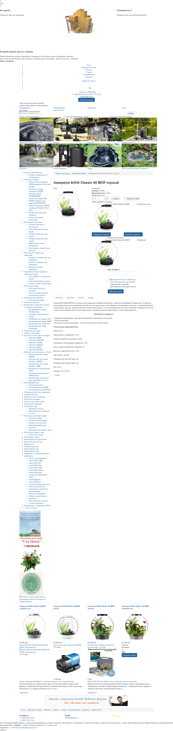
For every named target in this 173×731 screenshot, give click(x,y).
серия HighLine (34, 479)
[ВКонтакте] (89, 83)
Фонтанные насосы (31, 302)
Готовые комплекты (36, 503)
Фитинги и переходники (38, 420)
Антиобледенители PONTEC (40, 389)
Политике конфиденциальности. (25, 727)
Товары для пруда (62, 173)
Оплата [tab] (81, 297)
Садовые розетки (30, 394)
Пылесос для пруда (31, 333)
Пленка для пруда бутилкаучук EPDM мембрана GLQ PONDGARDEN (36, 192)
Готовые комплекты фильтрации (36, 225)
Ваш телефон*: (114, 269)
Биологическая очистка (33, 441)
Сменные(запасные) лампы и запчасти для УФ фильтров (40, 282)
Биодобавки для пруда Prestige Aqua (37, 310)
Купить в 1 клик (133, 198)
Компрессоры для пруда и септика (37, 352)
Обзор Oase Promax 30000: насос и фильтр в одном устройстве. (112, 681)
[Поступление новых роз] (31, 554)
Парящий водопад (31, 446)
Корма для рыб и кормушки (34, 397)
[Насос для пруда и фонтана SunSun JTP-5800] (68, 663)
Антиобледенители (31, 382)
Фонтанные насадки (32, 399)
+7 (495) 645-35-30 (79, 94)
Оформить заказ (115, 291)
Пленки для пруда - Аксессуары (36, 218)
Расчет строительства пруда (121, 116)
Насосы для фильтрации (38, 293)
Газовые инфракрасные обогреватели (38, 176)
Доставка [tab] (70, 297)
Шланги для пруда (36, 434)
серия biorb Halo (35, 472)
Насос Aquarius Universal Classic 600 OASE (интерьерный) (33, 646)
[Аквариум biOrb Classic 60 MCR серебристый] (34, 626)
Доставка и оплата (89, 67)
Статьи (89, 72)
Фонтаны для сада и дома (34, 401)
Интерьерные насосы (37, 295)
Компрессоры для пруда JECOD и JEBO (38, 364)
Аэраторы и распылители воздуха (37, 335)
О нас (89, 65)
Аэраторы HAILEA (36, 345)
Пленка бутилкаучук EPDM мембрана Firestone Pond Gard (39, 207)
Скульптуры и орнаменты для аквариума (38, 490)
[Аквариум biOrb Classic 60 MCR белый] (68, 626)
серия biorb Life (35, 463)
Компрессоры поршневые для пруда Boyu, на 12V (39, 379)
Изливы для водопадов (33, 404)
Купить (116, 198)
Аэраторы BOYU (35, 347)
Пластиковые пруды (32, 437)
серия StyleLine (35, 482)
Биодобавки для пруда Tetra (40, 319)
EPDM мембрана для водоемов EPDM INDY (37, 202)
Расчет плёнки (31, 508)
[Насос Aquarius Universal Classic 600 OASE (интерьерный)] (35, 650)
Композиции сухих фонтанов (35, 439)
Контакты (88, 77)
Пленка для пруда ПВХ (37, 198)
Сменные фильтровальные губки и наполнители (39, 485)
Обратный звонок (89, 81)
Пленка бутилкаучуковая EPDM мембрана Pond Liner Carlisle (40, 184)
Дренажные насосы (36, 408)
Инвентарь (92, 108)
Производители (89, 74)
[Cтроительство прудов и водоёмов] (30, 523)
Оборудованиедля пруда (25, 109)
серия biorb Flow (35, 465)
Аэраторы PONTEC (36, 340)
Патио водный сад (31, 449)
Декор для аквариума (37, 493)
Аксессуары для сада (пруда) (35, 415)
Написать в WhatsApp (87, 92)
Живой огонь (29, 444)
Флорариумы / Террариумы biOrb (37, 505)
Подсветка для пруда (32, 330)
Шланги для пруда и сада (34, 432)
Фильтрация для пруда (33, 222)
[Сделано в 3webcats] (115, 716)
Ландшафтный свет (31, 451)
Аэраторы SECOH (36, 349)
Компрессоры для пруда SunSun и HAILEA (38, 360)
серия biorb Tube (35, 467)
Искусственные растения (38, 500)
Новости (56, 710)
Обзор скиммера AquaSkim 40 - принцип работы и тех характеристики (46, 681)
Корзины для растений (37, 423)
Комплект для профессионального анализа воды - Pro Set (101, 646)
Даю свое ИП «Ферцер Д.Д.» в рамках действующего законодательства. (123, 283)
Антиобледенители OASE (38, 387)
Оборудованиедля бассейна (59, 109)
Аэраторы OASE (35, 338)
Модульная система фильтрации (36, 244)
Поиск (131, 113)
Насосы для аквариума (38, 458)
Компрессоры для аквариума (36, 268)
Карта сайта (96, 710)
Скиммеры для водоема (33, 297)
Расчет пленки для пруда (29, 116)
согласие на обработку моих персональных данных (123, 280)
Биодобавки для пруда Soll (39, 323)
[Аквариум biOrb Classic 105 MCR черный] (102, 626)
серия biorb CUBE (36, 460)
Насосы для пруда (31, 286)
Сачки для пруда (35, 418)
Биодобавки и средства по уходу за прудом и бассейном (36, 305)
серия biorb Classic (36, 470)
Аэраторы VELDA (35, 342)
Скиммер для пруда (36, 300)
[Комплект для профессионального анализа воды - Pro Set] (102, 663)
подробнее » (24, 692)
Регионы (89, 69)
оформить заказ (129, 655)
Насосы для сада (30, 406)
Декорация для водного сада (40, 430)
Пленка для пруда (31, 179)
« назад (56, 375)
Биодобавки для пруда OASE (40, 321)
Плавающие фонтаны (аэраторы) (37, 392)
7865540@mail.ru (86, 96)
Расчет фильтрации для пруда (76, 116)
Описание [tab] (59, 297)
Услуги (124, 108)
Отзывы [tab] (91, 297)
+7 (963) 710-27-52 (93, 94)
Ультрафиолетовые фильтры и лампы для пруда (36, 272)
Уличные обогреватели (33, 172)
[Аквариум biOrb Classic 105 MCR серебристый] (136, 626)
